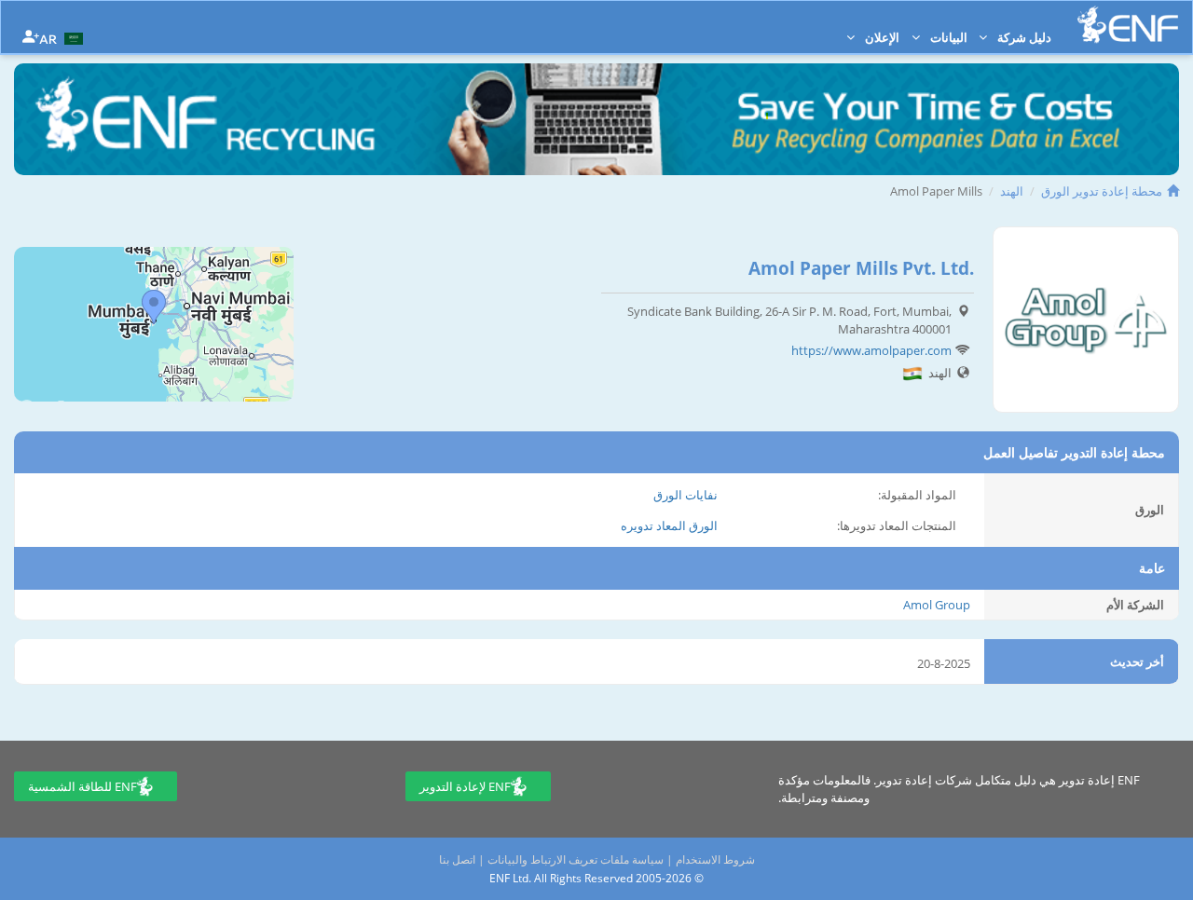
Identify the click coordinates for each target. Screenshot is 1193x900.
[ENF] (1127, 25)
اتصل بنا (457, 859)
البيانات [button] (947, 37)
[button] (63, 37)
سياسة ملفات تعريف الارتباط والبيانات (575, 859)
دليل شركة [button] (1022, 37)
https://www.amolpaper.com (871, 350)
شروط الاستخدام (715, 859)
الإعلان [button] (880, 37)
